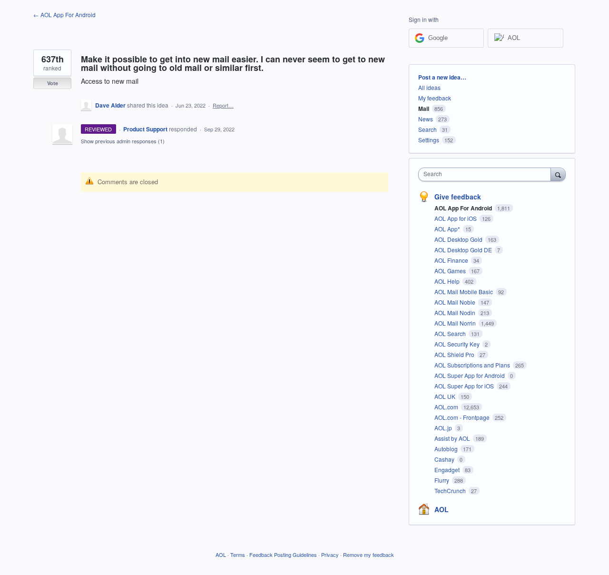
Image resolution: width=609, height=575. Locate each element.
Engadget (447, 470)
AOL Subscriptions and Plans (472, 365)
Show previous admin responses (123, 141)
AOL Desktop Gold (459, 239)
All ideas (429, 87)
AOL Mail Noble (455, 302)
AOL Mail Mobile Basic (464, 292)
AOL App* (448, 229)
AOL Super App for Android (470, 375)
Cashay (445, 459)
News (425, 119)
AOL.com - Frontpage (462, 417)
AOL (441, 509)
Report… (223, 105)
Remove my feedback (368, 554)
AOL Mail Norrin (455, 323)
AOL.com (447, 407)
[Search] (558, 174)
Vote (52, 83)
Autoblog (446, 449)
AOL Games (450, 271)
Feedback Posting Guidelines (283, 554)
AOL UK (445, 396)
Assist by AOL (452, 438)
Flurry (442, 480)
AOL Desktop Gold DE (463, 250)
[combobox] (487, 174)
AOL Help (447, 281)
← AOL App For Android (64, 14)
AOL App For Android (463, 208)
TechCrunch (450, 490)
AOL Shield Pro (455, 354)
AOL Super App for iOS (464, 386)
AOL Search (450, 333)
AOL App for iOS (456, 218)
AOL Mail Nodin (455, 312)
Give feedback (457, 196)
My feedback (434, 98)
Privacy (330, 554)
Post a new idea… (442, 77)
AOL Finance (452, 260)
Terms (237, 554)
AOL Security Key (457, 344)
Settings (428, 140)
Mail (423, 108)
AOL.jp (443, 428)
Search (427, 129)
